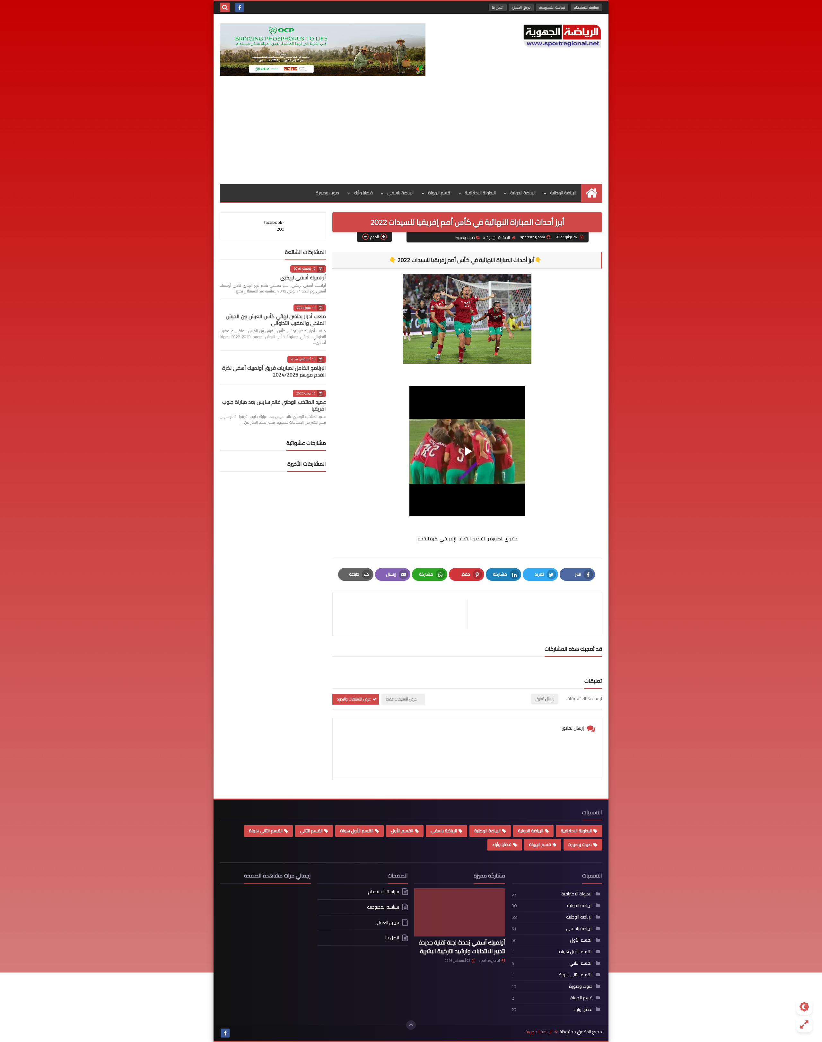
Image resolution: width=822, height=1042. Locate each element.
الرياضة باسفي (400, 193)
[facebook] (239, 7)
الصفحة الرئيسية (498, 237)
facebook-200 (274, 225)
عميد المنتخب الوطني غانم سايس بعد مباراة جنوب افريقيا (274, 405)
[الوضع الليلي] (804, 1007)
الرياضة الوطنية (563, 193)
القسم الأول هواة (356, 830)
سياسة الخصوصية (552, 7)
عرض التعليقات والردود (354, 699)
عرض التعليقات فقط (401, 699)
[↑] (411, 1025)
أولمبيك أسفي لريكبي (303, 277)
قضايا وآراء (363, 193)
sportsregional (489, 960)
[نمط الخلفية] (804, 1024)
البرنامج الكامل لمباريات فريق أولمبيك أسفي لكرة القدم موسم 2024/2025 (274, 371)
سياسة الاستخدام (586, 7)
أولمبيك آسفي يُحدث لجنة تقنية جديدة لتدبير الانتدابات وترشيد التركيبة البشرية (462, 946)
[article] (403, 614)
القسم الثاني (311, 830)
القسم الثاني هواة (266, 830)
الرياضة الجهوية (539, 1032)
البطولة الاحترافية (480, 193)
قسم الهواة (439, 193)
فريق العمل (521, 7)
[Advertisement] (411, 136)
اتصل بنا (497, 7)
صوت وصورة (327, 193)
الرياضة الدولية (523, 193)
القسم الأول (402, 830)
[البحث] (225, 7)
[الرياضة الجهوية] (562, 36)
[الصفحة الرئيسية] (591, 193)
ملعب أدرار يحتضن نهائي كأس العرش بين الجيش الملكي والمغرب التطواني (276, 319)
